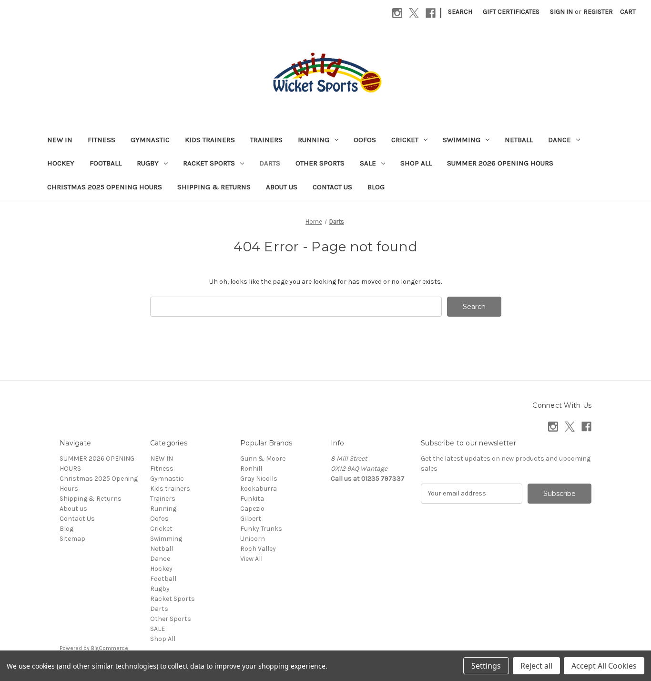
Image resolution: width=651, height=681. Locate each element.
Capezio (252, 509)
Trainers (266, 139)
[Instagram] (397, 13)
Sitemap (72, 539)
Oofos (365, 139)
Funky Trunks (261, 529)
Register (598, 12)
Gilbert (250, 519)
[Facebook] (431, 13)
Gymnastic (150, 139)
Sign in (561, 12)
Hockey (60, 163)
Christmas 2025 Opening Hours (104, 187)
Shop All (416, 163)
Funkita (252, 499)
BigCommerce (109, 648)
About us (281, 187)
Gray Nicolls (258, 479)
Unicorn (252, 539)
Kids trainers (210, 139)
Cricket (404, 139)
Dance (559, 139)
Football (106, 163)
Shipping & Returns (214, 187)
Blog (376, 187)
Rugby (148, 163)
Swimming (461, 139)
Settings (486, 665)
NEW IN (59, 139)
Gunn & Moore (262, 458)
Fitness (101, 139)
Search (460, 12)
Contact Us (332, 187)
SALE (368, 163)
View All (251, 559)
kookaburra (258, 489)
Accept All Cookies (604, 665)
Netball (519, 139)
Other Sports (320, 163)
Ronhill (251, 468)
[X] (414, 13)
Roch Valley (258, 549)
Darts (269, 163)
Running (313, 139)
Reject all (536, 665)
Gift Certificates (511, 12)
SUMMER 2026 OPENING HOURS (500, 163)
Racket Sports (209, 163)
